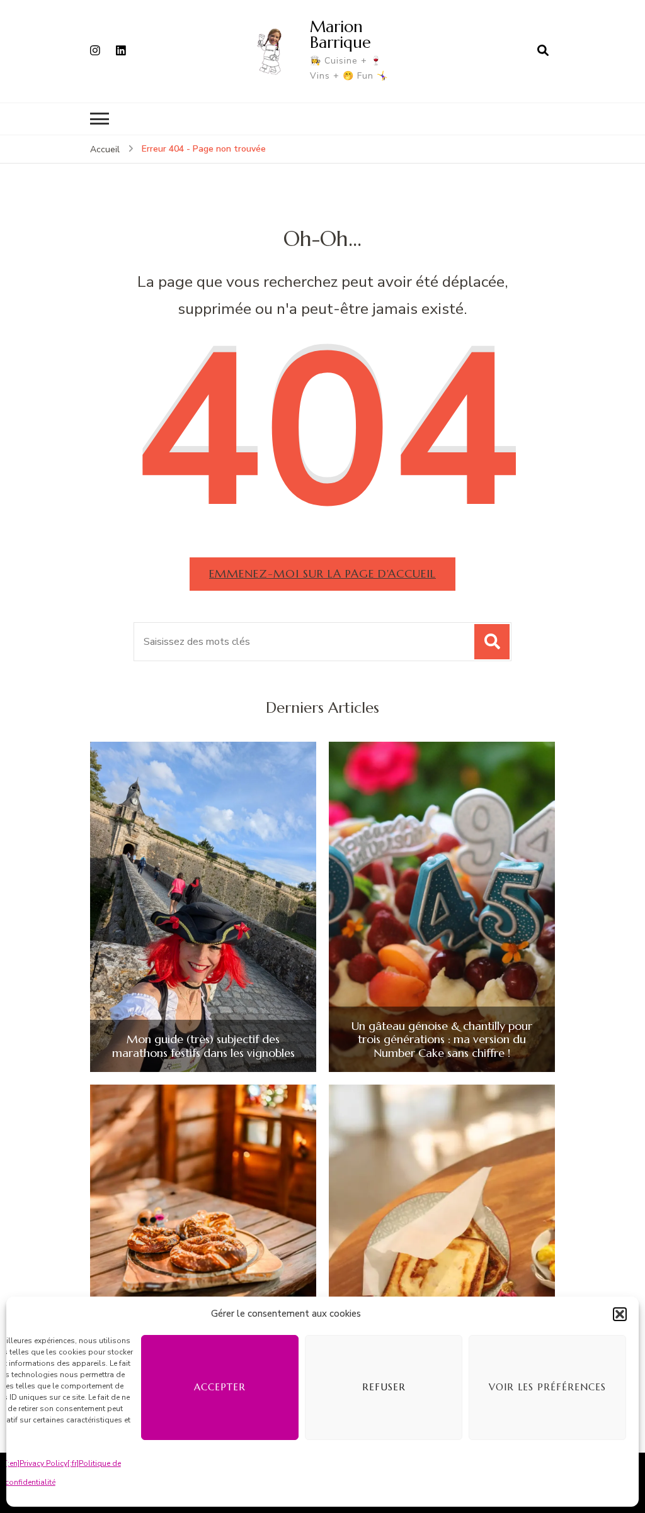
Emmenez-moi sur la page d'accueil (322, 573)
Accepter (220, 1387)
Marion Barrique (340, 34)
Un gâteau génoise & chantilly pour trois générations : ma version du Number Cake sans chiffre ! (441, 1039)
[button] (620, 1314)
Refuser (384, 1387)
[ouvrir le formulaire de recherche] (543, 51)
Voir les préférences (547, 1387)
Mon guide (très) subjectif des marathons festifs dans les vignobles (203, 1045)
